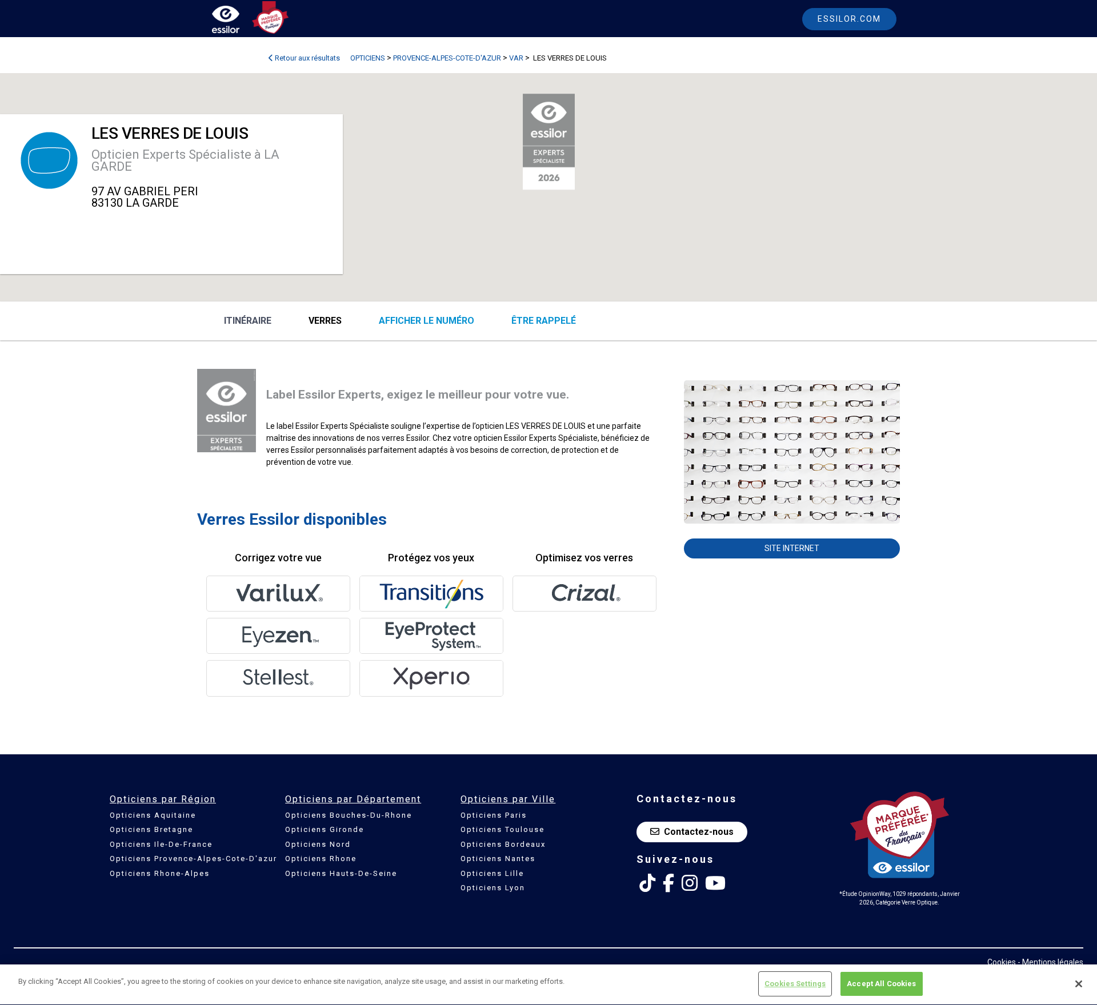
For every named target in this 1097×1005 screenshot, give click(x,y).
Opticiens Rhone (321, 858)
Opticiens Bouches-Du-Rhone (348, 815)
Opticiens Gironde (324, 829)
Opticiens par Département (353, 799)
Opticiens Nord (318, 844)
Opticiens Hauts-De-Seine (341, 873)
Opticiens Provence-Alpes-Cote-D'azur (193, 858)
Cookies (1001, 962)
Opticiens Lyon (493, 887)
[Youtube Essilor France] (715, 883)
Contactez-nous (699, 831)
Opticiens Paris (494, 815)
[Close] (1078, 983)
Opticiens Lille (492, 873)
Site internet (791, 548)
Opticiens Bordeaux (503, 844)
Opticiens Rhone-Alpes (160, 873)
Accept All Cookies (881, 983)
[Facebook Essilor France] (668, 883)
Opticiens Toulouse (503, 829)
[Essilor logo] (237, 21)
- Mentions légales (1050, 962)
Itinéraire (247, 320)
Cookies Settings (795, 983)
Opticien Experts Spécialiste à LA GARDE (185, 160)
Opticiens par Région (163, 799)
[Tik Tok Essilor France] (647, 883)
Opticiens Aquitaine (153, 815)
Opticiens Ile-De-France (161, 844)
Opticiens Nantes (498, 858)
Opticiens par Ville (508, 799)
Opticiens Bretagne (151, 829)
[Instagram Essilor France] (689, 883)
